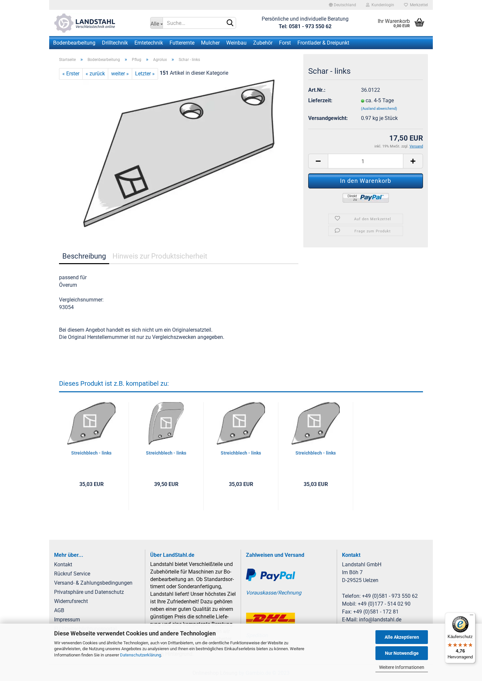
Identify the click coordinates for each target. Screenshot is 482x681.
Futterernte (182, 43)
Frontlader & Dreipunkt (323, 43)
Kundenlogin (382, 5)
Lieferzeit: (320, 100)
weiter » (120, 73)
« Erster (70, 73)
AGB (59, 610)
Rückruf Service (72, 574)
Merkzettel (418, 5)
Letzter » (145, 73)
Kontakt (63, 564)
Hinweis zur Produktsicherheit (159, 256)
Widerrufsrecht (71, 601)
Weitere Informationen (401, 667)
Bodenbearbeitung (74, 43)
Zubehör (262, 43)
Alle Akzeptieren (402, 637)
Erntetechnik (148, 43)
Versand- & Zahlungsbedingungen (93, 583)
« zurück (95, 73)
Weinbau (236, 43)
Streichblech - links (91, 453)
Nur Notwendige (402, 653)
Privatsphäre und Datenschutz (89, 592)
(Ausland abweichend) (379, 109)
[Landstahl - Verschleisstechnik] (97, 23)
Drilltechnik (115, 43)
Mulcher (210, 43)
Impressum (67, 619)
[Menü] (471, 616)
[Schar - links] (178, 153)
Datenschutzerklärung (140, 654)
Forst (285, 43)
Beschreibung (84, 256)
